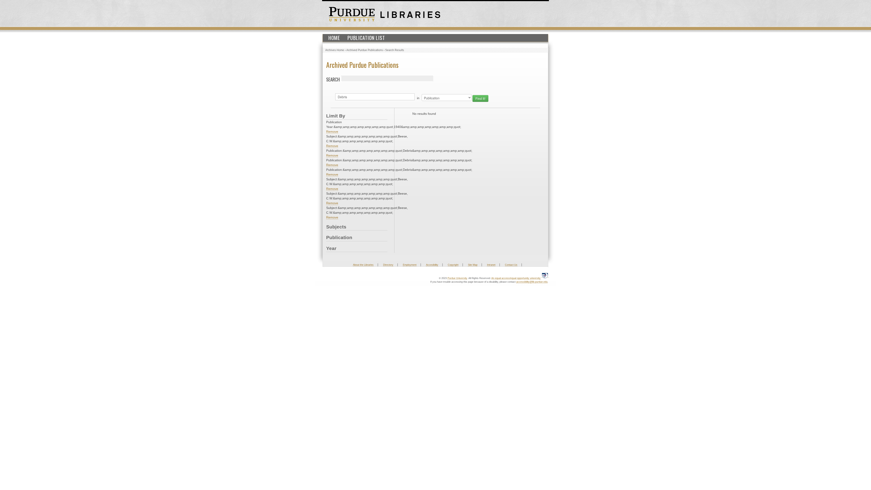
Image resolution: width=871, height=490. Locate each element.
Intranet (491, 264)
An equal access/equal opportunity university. (516, 278)
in (418, 98)
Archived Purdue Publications (364, 50)
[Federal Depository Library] (545, 275)
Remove (332, 131)
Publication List (366, 37)
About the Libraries (363, 264)
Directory (388, 264)
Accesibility (432, 264)
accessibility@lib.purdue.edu (532, 281)
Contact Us (511, 264)
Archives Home (334, 50)
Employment (409, 264)
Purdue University (457, 278)
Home (334, 37)
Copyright (453, 264)
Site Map (472, 264)
